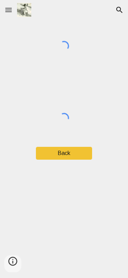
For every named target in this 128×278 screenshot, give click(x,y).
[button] (8, 10)
